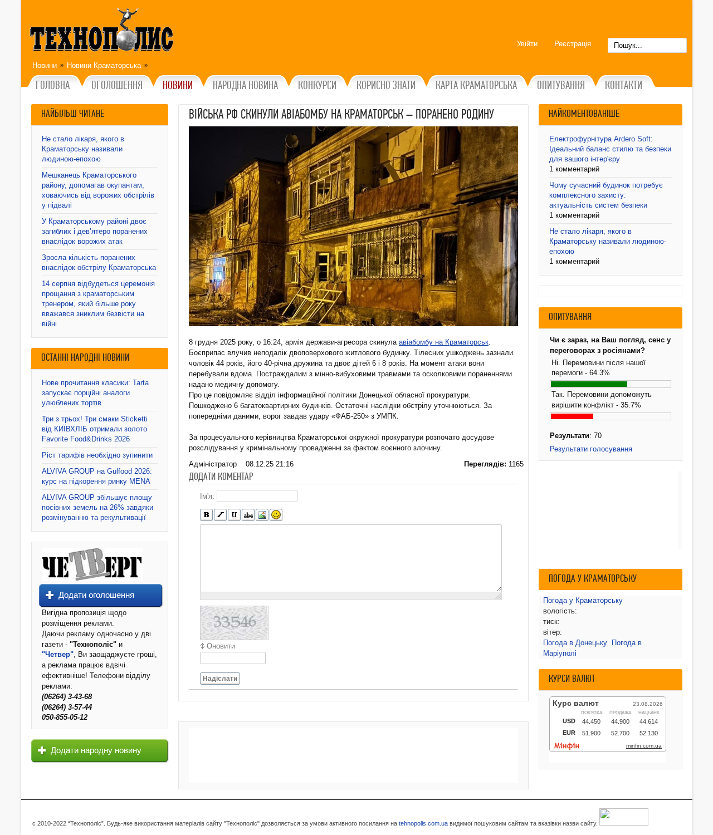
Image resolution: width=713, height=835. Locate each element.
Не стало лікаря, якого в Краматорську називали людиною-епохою (83, 149)
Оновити (221, 646)
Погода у (583, 600)
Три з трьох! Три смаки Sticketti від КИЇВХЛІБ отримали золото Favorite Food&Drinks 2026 (95, 429)
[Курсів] (220, 515)
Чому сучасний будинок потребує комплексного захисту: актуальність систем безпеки (606, 195)
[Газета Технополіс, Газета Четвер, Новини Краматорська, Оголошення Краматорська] (103, 32)
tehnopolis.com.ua (423, 823)
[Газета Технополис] (92, 578)
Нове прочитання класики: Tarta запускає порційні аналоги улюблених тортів (95, 393)
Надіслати (220, 678)
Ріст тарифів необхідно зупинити (97, 455)
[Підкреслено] (234, 515)
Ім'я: (207, 496)
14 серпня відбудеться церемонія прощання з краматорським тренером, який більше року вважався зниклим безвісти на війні (98, 303)
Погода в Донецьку (575, 642)
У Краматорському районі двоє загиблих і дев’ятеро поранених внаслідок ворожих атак (95, 231)
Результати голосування (591, 449)
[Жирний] (206, 515)
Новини (44, 65)
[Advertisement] (353, 755)
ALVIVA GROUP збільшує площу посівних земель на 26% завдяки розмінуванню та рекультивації (97, 507)
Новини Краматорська (104, 65)
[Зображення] (262, 515)
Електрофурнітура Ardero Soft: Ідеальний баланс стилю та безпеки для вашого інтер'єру (610, 149)
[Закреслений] (248, 515)
